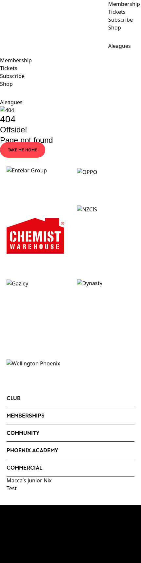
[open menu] (5, 53)
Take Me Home (22, 149)
